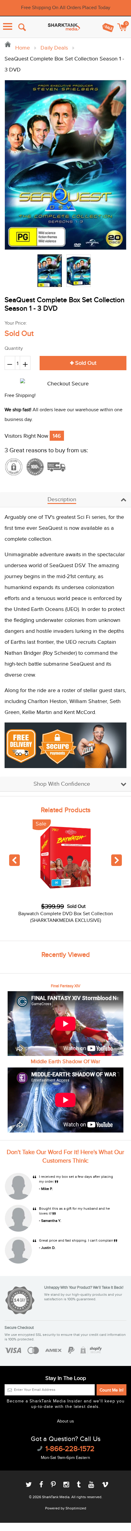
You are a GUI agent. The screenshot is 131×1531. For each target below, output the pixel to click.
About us (65, 1421)
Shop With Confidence (62, 784)
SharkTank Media (55, 1497)
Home (22, 48)
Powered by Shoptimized (65, 1508)
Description (62, 499)
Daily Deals (54, 48)
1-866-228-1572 (69, 1449)
